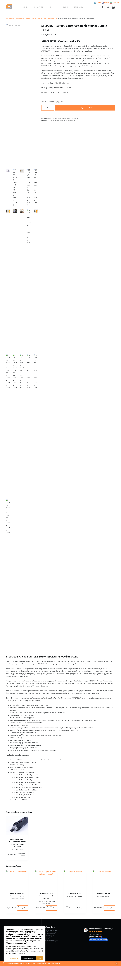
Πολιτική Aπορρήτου (51, 941)
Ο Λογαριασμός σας (50, 931)
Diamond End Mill (103, 894)
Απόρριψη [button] (116, 963)
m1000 (57, 121)
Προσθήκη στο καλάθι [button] (22, 854)
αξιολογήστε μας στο (97, 940)
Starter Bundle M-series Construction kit (64, 118)
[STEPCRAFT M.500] (75, 879)
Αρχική (26, 7)
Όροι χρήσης (48, 938)
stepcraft (71, 121)
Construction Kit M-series (75, 896)
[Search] (103, 7)
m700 (65, 121)
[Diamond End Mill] (104, 879)
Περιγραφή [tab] (52, 649)
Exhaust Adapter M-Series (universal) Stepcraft (46, 896)
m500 (61, 121)
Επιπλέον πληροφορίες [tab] (65, 649)
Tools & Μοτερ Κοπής (17, 849)
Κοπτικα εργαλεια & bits (17, 899)
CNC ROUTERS (38, 7)
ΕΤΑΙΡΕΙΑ (65, 7)
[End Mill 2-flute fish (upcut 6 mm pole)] (17, 879)
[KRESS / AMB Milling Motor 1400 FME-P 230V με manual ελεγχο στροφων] (17, 825)
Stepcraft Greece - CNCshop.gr (101, 929)
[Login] (108, 7)
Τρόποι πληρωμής (50, 936)
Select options (80, 908)
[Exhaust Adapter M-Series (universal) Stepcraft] (46, 879)
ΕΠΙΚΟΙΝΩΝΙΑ (78, 7)
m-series (51, 121)
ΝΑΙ (40, 958)
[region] (24, 944)
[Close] (43, 928)
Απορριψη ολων (28, 958)
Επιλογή (109, 908)
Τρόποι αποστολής (50, 933)
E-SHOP (52, 7)
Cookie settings (13, 958)
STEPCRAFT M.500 (74, 894)
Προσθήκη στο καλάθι (85, 108)
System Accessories (42, 901)
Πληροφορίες (22, 953)
